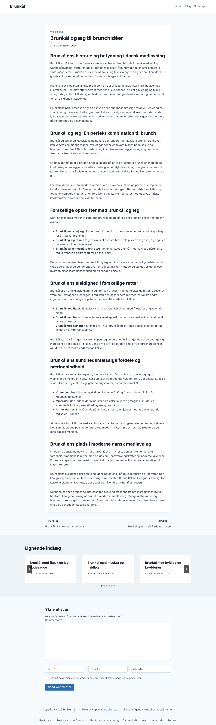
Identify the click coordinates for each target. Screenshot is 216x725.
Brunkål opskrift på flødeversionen (149, 524)
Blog (188, 6)
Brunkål (177, 6)
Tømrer (172, 720)
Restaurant (46, 720)
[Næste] (186, 569)
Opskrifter (56, 32)
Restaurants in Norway (104, 720)
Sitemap (199, 6)
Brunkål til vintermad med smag (65, 524)
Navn (51, 669)
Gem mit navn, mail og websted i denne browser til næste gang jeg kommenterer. (95, 677)
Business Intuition (162, 709)
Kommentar (53, 620)
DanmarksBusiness (134, 720)
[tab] (101, 586)
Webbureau (111, 709)
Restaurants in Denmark (71, 720)
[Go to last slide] (29, 569)
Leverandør (157, 720)
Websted (138, 669)
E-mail (95, 669)
